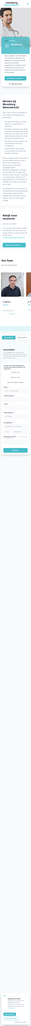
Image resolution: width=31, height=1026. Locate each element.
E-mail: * (6, 404)
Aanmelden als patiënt (14, 78)
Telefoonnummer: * (9, 396)
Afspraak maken (16, 84)
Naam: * (6, 387)
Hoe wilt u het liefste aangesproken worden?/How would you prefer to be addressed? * (14, 367)
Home (6, 41)
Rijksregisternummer (15, 437)
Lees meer (11, 313)
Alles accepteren (9, 1014)
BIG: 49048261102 (8, 310)
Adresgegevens (8, 422)
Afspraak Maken (22, 337)
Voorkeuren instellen (20, 1022)
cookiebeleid (11, 1008)
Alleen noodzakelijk (10, 1018)
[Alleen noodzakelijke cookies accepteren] (26, 995)
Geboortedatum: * (9, 412)
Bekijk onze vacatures (14, 245)
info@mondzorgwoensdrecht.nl (14, 238)
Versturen (15, 450)
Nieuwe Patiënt (8, 337)
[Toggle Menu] (28, 4)
